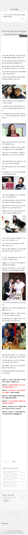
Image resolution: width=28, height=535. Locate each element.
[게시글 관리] (9, 461)
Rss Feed (6, 532)
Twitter (11, 532)
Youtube (18, 532)
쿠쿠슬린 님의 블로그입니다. (9, 497)
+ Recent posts (4, 523)
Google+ (22, 532)
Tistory (12, 531)
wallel (20, 531)
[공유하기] (7, 461)
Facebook (14, 532)
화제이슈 (5, 468)
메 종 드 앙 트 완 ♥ (8, 495)
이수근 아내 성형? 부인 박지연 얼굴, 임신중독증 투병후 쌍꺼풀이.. (14, 15)
